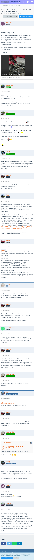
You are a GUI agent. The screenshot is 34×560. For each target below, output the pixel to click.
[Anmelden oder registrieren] (27, 2)
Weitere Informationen (6, 558)
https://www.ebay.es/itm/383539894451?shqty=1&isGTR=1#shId (12, 402)
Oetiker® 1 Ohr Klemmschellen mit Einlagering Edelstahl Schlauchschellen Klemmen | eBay (16, 227)
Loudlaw (4, 13)
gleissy (4, 250)
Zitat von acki (6, 443)
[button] (32, 2)
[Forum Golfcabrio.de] (10, 2)
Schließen (16, 558)
